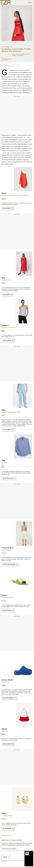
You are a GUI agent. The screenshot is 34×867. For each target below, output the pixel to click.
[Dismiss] (31, 852)
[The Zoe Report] (5, 2)
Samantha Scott (7, 59)
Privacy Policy (4, 861)
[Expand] (26, 852)
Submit (5, 857)
